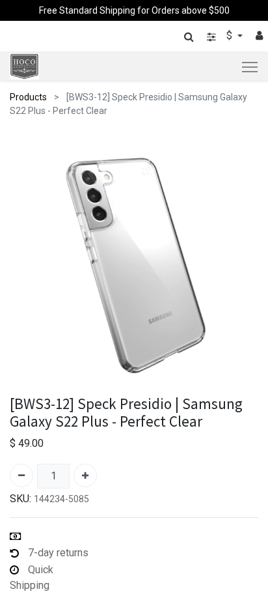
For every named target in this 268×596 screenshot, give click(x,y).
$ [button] (230, 35)
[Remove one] (21, 475)
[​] (211, 37)
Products (28, 97)
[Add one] (85, 475)
